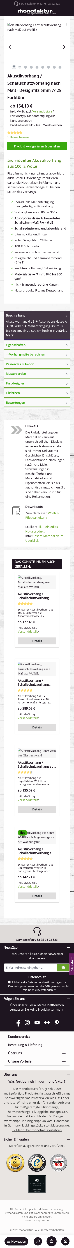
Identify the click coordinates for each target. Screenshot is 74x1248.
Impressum (43, 1220)
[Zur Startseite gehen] (37, 12)
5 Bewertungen (18, 137)
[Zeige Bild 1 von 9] (14, 67)
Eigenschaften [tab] (16, 345)
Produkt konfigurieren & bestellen (37, 146)
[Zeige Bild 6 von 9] (42, 67)
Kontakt (29, 1220)
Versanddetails (42, 111)
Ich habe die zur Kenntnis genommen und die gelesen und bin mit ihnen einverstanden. (39, 986)
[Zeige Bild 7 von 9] (48, 67)
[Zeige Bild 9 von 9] (60, 67)
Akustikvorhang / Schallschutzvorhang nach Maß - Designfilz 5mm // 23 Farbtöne (34, 596)
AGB (47, 986)
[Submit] (63, 967)
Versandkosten (14, 1213)
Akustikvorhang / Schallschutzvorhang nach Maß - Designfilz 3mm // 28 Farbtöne (34, 682)
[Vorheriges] (10, 47)
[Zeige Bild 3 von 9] (25, 67)
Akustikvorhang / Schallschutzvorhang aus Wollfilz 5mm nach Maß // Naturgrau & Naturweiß (36, 851)
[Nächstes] (64, 47)
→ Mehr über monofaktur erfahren (37, 1130)
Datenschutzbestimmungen (45, 982)
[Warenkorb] (51, 1241)
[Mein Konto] (65, 1241)
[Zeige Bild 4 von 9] (31, 67)
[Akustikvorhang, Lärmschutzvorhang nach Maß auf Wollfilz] (37, 43)
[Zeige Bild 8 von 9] (54, 67)
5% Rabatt (72, 964)
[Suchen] (38, 1241)
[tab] (37, 325)
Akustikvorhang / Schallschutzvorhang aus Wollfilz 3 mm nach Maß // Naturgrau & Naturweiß (36, 764)
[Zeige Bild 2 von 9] (19, 67)
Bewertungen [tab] (15, 402)
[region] (37, 734)
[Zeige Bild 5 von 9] (37, 67)
